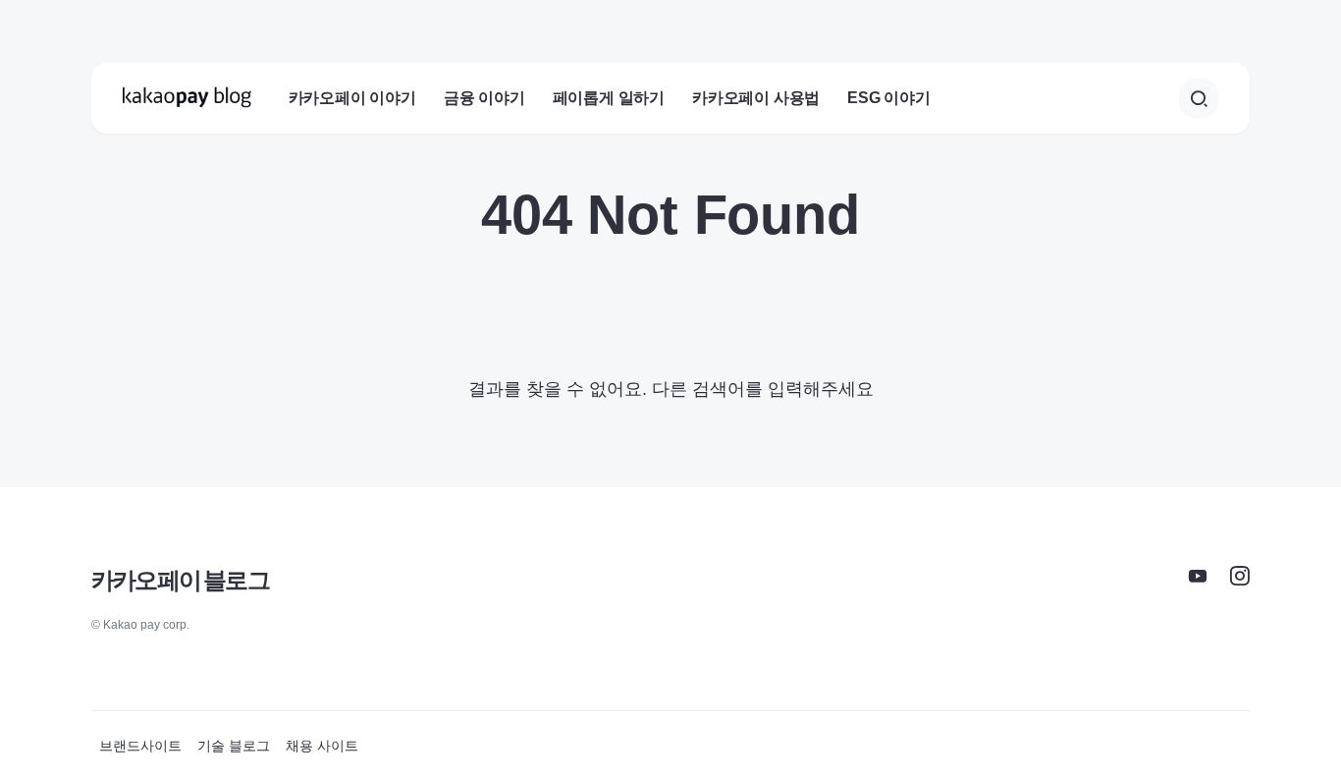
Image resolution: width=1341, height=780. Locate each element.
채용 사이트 (322, 745)
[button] (1198, 98)
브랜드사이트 (140, 745)
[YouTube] (1197, 575)
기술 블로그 (233, 745)
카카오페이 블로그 (180, 580)
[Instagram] (1240, 575)
